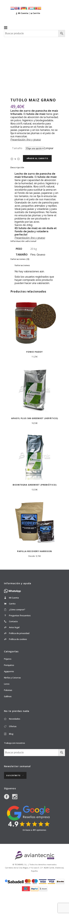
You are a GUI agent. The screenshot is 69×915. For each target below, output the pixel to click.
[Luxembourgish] (32, 8)
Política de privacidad (19, 633)
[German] (24, 8)
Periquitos (9, 665)
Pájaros (7, 658)
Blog (11, 733)
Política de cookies (18, 639)
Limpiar (48, 148)
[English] (16, 8)
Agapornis (9, 671)
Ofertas (13, 726)
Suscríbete (13, 775)
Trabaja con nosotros (14, 743)
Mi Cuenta (14, 597)
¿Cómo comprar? (17, 609)
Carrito (12, 603)
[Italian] (28, 8)
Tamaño (17, 148)
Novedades (14, 718)
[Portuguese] (35, 8)
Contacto (13, 621)
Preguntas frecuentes (20, 615)
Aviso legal (14, 627)
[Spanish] (39, 8)
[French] (20, 8)
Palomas (8, 690)
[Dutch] (12, 8)
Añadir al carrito (37, 158)
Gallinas (8, 696)
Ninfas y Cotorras (12, 677)
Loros (6, 683)
